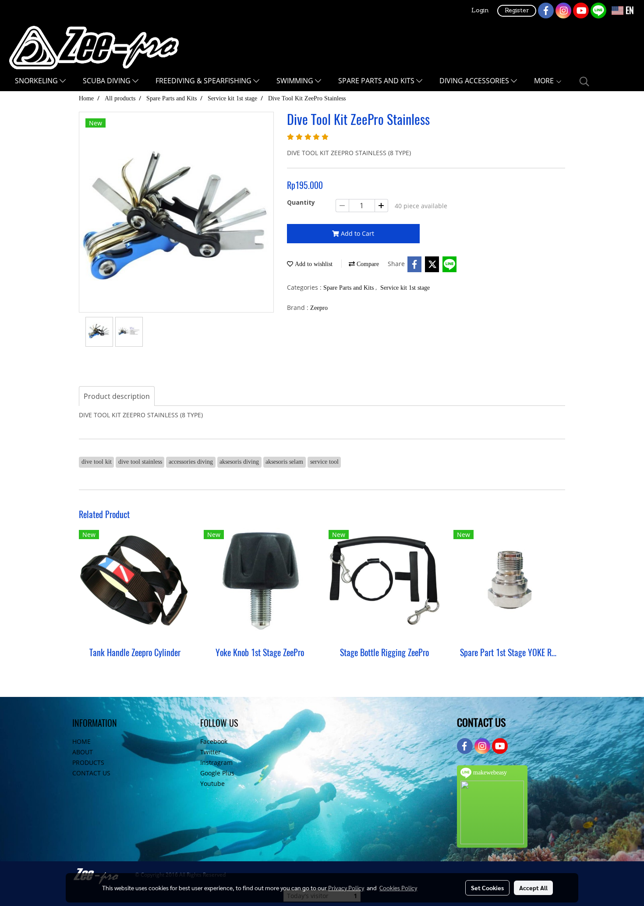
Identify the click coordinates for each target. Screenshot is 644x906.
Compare (367, 264)
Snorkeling (37, 80)
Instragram (216, 762)
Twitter (210, 752)
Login (479, 10)
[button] (584, 81)
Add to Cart (356, 233)
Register (517, 10)
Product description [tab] (117, 396)
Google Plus (217, 773)
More (545, 80)
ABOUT (82, 752)
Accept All (533, 888)
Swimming (295, 80)
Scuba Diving (107, 80)
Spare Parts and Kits (377, 80)
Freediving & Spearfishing (204, 80)
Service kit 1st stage (405, 287)
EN (628, 10)
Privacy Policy (346, 888)
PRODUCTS (88, 762)
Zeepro (319, 308)
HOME (81, 741)
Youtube (212, 783)
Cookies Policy (398, 888)
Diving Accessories (475, 80)
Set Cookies (487, 888)
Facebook (213, 741)
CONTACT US (91, 773)
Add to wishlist (313, 264)
